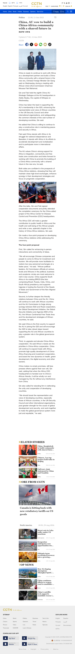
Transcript (6, 628)
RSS (47, 6)
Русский (25, 6)
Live (24, 624)
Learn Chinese (27, 628)
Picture (5, 624)
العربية (20, 6)
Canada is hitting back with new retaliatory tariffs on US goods (36, 511)
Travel (34, 621)
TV (63, 12)
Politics (20, 11)
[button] (21, 67)
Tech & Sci (40, 11)
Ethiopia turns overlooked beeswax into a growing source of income (46, 555)
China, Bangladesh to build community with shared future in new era (46, 448)
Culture (5, 621)
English (5, 6)
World (14, 11)
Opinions (33, 11)
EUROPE (15, 628)
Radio (57, 12)
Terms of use (22, 649)
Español (10, 6)
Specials (45, 624)
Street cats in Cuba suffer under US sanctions (45, 532)
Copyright (33, 649)
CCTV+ (58, 628)
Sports (15, 621)
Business (26, 11)
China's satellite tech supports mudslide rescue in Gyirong (45, 594)
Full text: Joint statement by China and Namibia (46, 471)
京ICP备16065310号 (66, 637)
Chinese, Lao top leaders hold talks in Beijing (46, 459)
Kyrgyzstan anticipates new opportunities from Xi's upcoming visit (46, 544)
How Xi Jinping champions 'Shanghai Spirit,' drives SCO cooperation (45, 571)
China (10, 11)
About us (55, 649)
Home (5, 11)
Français (15, 6)
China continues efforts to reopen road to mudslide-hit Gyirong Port (45, 582)
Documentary (67, 625)
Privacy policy (45, 649)
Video (14, 624)
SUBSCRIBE (54, 6)
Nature (44, 621)
